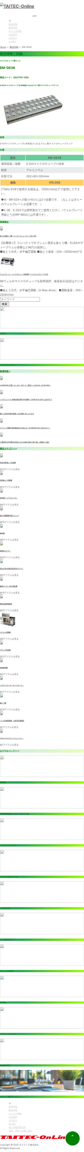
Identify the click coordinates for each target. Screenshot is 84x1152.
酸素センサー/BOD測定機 (8, 586)
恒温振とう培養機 (6, 480)
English (12, 41)
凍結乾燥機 (4, 668)
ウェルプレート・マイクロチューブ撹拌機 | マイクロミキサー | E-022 (24, 274)
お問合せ (13, 38)
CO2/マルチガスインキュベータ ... (11, 738)
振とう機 (3, 703)
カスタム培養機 (5, 632)
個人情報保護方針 (17, 1127)
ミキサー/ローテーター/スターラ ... (12, 685)
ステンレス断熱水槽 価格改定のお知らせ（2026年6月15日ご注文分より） (25, 428)
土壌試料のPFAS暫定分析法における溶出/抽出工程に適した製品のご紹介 (24, 442)
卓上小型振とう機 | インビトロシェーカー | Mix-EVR (18, 236)
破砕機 (2, 533)
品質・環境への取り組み (20, 1130)
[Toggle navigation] (34, 16)
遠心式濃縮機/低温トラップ (9, 516)
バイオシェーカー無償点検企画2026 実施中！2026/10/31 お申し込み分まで (26, 399)
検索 (4, 304)
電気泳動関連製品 (6, 604)
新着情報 (13, 24)
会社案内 (13, 34)
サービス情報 (15, 31)
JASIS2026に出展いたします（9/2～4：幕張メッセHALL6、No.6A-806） (25, 385)
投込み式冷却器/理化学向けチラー (11, 569)
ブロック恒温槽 (5, 650)
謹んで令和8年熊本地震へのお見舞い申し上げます (17, 414)
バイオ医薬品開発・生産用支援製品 (12, 721)
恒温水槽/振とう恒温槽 (8, 463)
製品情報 (13, 27)
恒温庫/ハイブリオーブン (8, 498)
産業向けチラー (5, 551)
